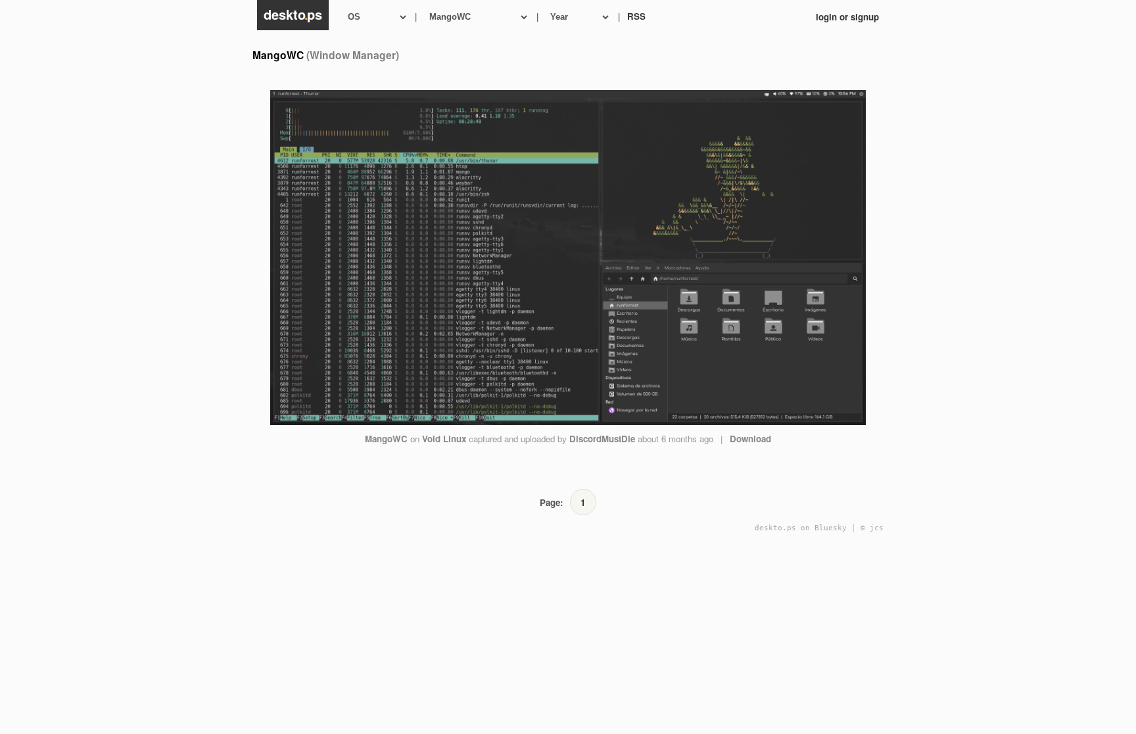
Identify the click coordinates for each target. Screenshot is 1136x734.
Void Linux (444, 438)
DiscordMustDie (602, 438)
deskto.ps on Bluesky (801, 528)
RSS (636, 16)
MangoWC (386, 438)
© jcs (872, 528)
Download (750, 438)
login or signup (847, 17)
